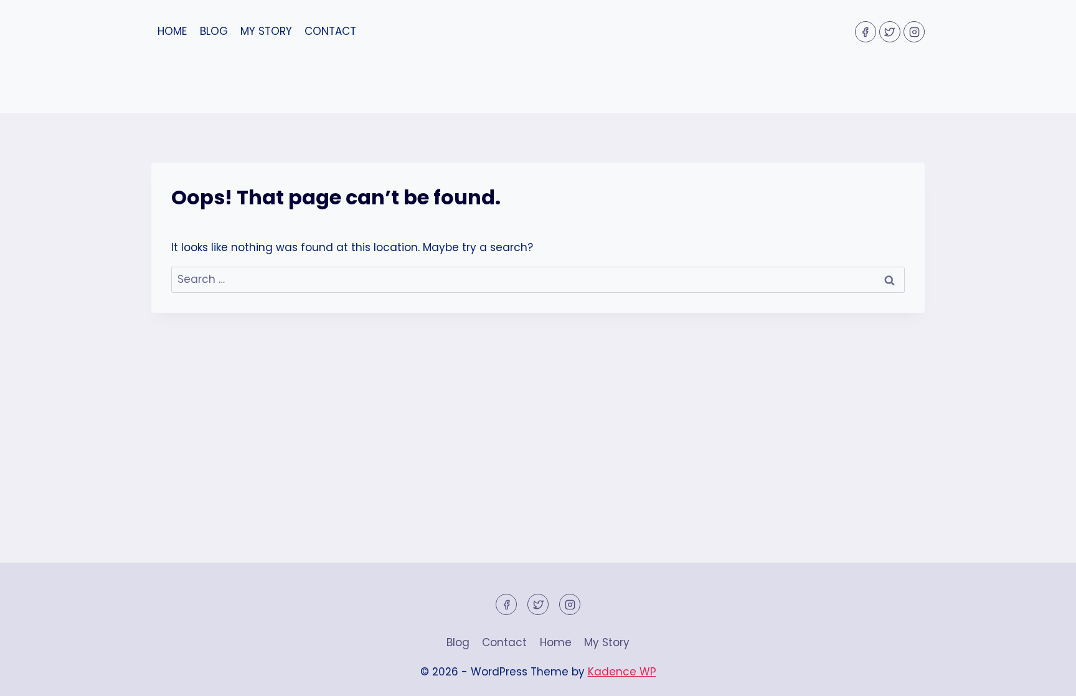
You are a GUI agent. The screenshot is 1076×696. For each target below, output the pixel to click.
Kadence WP (622, 671)
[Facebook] (865, 31)
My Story (266, 31)
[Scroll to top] (1044, 677)
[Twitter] (889, 31)
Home (172, 31)
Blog (214, 31)
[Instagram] (914, 31)
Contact (330, 31)
